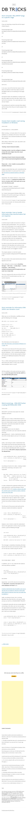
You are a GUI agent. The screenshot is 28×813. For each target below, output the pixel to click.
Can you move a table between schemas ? (17, 781)
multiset (14, 793)
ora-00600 (4, 794)
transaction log (17, 801)
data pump (19, 791)
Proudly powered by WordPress (8, 810)
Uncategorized (15, 112)
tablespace (12, 801)
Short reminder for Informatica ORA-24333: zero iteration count (14, 308)
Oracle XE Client (10, 800)
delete (23, 791)
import (21, 792)
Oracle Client (23, 200)
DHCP (3, 792)
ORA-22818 (4, 635)
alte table (9, 791)
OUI (13, 202)
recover (3, 801)
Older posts (5, 644)
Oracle (13, 200)
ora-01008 (9, 794)
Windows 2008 (18, 202)
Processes (22, 800)
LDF (11, 793)
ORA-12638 (22, 795)
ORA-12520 (17, 795)
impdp (17, 792)
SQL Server (7, 801)
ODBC (18, 793)
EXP (5, 792)
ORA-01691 (4, 795)
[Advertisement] (11, 656)
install (9, 793)
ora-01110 (13, 794)
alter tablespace (5, 791)
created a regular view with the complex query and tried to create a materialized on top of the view (14, 490)
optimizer (21, 793)
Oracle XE (4, 800)
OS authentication (16, 800)
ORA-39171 (8, 797)
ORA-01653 (22, 794)
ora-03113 (12, 795)
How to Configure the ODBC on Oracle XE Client (13, 758)
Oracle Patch (20, 799)
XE (9, 802)
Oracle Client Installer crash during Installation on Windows (13, 122)
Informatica (4, 298)
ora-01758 (8, 795)
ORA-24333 (22, 392)
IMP (15, 792)
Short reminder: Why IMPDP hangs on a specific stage (13, 16)
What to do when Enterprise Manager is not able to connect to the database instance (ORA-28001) (14, 768)
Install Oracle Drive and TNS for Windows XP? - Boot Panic (14, 756)
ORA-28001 (4, 797)
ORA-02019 (22, 633)
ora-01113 (17, 794)
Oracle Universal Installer (7, 202)
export (11, 792)
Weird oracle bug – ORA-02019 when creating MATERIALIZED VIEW (14, 404)
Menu (14, 4)
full (13, 792)
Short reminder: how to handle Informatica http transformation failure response (14, 214)
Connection (14, 791)
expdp (7, 792)
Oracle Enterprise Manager (9, 799)
